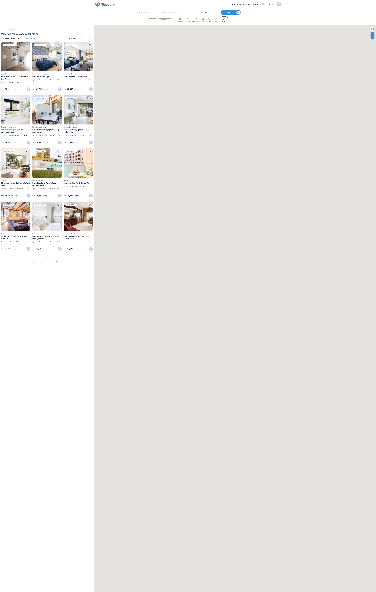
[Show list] (90, 38)
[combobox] (271, 4)
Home (2, 29)
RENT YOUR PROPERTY (250, 4)
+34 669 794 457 (235, 4)
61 (57, 261)
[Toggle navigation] (279, 4)
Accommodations (11, 29)
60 (52, 261)
